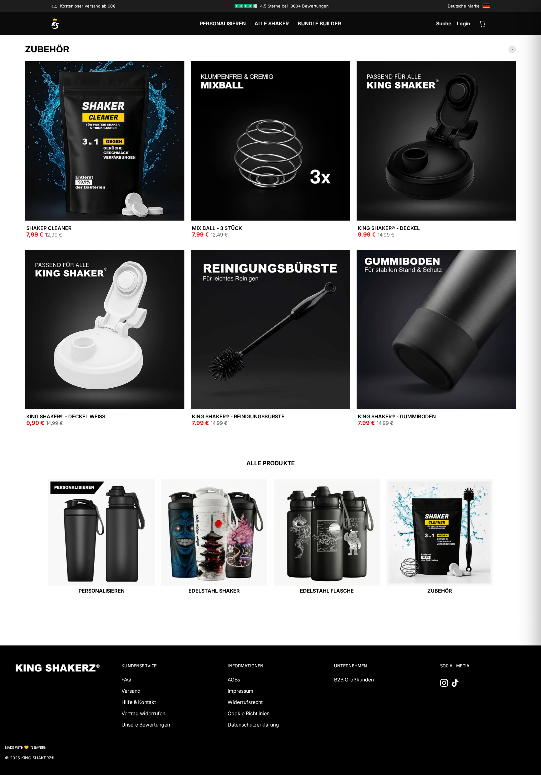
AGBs (234, 679)
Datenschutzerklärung (253, 724)
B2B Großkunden (354, 679)
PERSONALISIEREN (223, 23)
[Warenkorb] (483, 23)
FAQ (126, 679)
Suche (443, 23)
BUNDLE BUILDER (319, 23)
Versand (131, 691)
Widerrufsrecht (245, 702)
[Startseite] (85, 23)
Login (463, 23)
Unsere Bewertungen (145, 724)
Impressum (240, 691)
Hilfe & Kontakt (138, 702)
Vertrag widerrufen (143, 713)
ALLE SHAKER (272, 23)
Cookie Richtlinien (249, 713)
